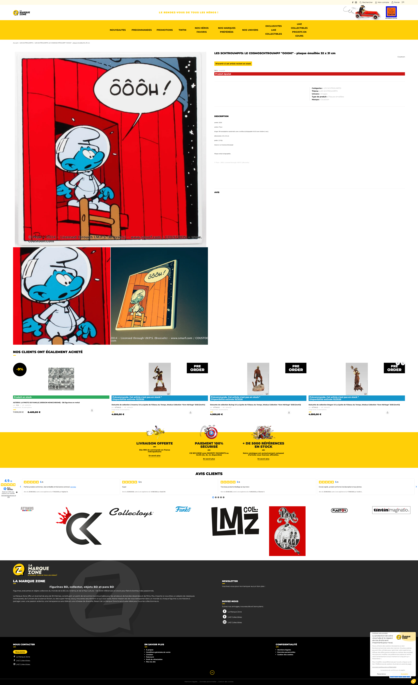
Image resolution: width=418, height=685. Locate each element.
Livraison (149, 655)
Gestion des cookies (285, 655)
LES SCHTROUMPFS (26, 43)
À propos (149, 650)
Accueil (15, 43)
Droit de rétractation (154, 659)
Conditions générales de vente (158, 652)
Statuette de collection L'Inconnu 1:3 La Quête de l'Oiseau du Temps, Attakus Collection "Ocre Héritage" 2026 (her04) (158, 405)
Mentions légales (284, 650)
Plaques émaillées (336, 97)
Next (403, 363)
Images (324, 94)
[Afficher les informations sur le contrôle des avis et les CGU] (17, 492)
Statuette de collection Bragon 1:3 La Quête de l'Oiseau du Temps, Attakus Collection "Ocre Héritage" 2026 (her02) (354, 405)
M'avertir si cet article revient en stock (233, 64)
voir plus (73, 487)
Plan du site (151, 662)
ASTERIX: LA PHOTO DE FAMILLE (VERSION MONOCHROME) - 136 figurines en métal (46, 403)
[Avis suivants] (416, 486)
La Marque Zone (235, 612)
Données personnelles (286, 652)
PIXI (17, 405)
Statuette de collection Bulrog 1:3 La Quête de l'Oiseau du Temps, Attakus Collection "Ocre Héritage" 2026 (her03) (255, 405)
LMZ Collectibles (235, 617)
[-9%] (61, 379)
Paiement (150, 657)
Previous (398, 363)
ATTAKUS (118, 407)
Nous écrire (20, 652)
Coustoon (401, 57)
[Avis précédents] (20, 486)
